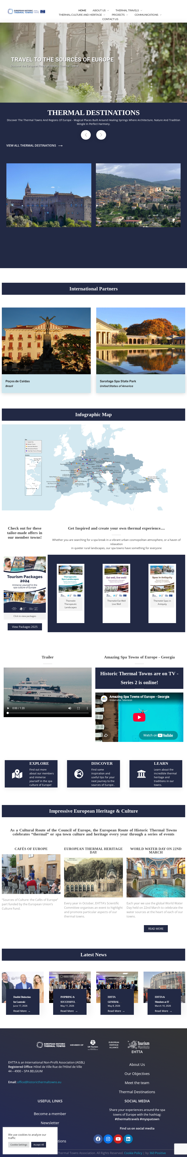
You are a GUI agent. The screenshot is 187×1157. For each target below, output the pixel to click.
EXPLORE (39, 763)
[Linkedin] (128, 1139)
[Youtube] (118, 1139)
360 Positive (157, 1153)
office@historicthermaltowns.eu (39, 1082)
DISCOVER (102, 763)
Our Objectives (137, 1073)
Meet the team (137, 1082)
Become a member (50, 1113)
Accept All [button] (38, 1144)
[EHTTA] (26, 11)
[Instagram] (108, 1139)
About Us (137, 1064)
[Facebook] (98, 1139)
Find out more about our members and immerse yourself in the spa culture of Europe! (41, 777)
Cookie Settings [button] (18, 1144)
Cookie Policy (133, 1153)
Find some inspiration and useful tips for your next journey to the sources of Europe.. (103, 777)
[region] (93, 63)
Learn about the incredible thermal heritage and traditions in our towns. (165, 777)
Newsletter (50, 1122)
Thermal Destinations (137, 1091)
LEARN (161, 763)
